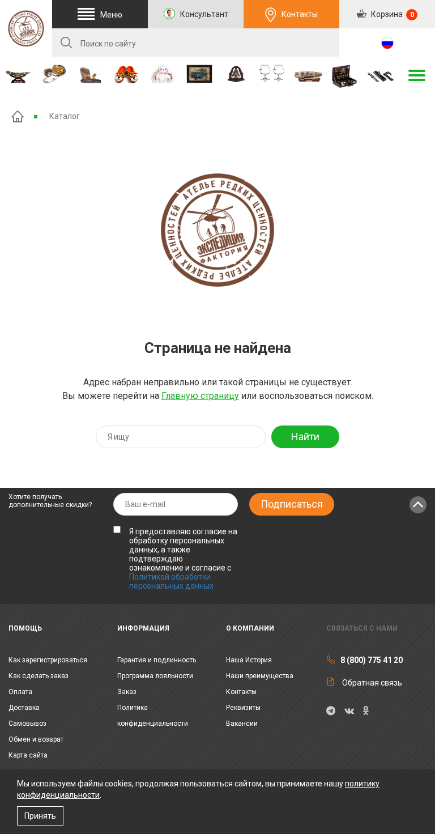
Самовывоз (27, 723)
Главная (17, 116)
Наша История (249, 660)
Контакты (300, 14)
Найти (305, 436)
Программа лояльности (155, 676)
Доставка (24, 708)
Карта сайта (28, 755)
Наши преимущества (259, 676)
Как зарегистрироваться (47, 660)
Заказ (127, 692)
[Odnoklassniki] (365, 711)
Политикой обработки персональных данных (171, 581)
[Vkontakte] (349, 711)
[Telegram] (330, 711)
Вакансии (242, 723)
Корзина (391, 14)
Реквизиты (243, 708)
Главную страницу (200, 395)
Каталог (64, 116)
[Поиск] (66, 42)
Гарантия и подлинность (156, 660)
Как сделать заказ (38, 676)
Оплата (20, 692)
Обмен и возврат (35, 739)
